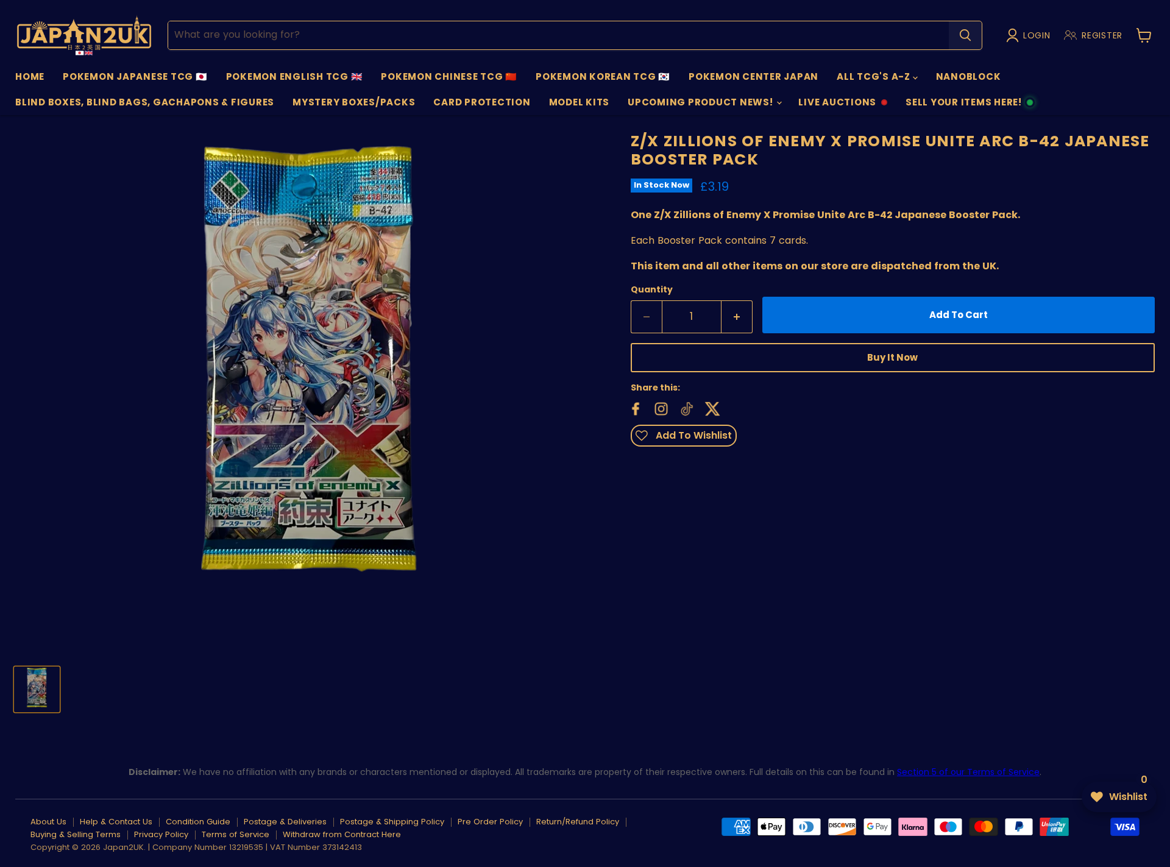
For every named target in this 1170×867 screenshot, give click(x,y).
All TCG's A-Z (875, 76)
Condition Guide (198, 821)
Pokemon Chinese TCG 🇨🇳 (449, 76)
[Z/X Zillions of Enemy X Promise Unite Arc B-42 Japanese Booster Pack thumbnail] (37, 689)
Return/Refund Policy (577, 821)
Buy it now (892, 357)
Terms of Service (235, 834)
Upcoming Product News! (701, 102)
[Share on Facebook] (634, 407)
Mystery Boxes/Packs (353, 102)
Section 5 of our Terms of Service (968, 772)
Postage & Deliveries (285, 821)
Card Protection (481, 102)
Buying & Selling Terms (75, 834)
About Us (48, 821)
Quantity (652, 289)
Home (29, 76)
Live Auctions (837, 105)
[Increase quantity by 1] (737, 316)
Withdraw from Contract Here (342, 834)
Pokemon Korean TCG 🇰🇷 (603, 76)
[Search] (965, 35)
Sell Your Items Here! (963, 105)
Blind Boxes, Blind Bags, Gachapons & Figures (144, 102)
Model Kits (579, 102)
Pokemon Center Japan (753, 76)
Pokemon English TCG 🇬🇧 (294, 76)
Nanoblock (968, 76)
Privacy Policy (161, 834)
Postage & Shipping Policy (392, 821)
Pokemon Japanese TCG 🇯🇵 (135, 76)
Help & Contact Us (116, 821)
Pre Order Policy (490, 821)
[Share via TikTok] (685, 407)
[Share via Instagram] (660, 407)
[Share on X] (711, 407)
